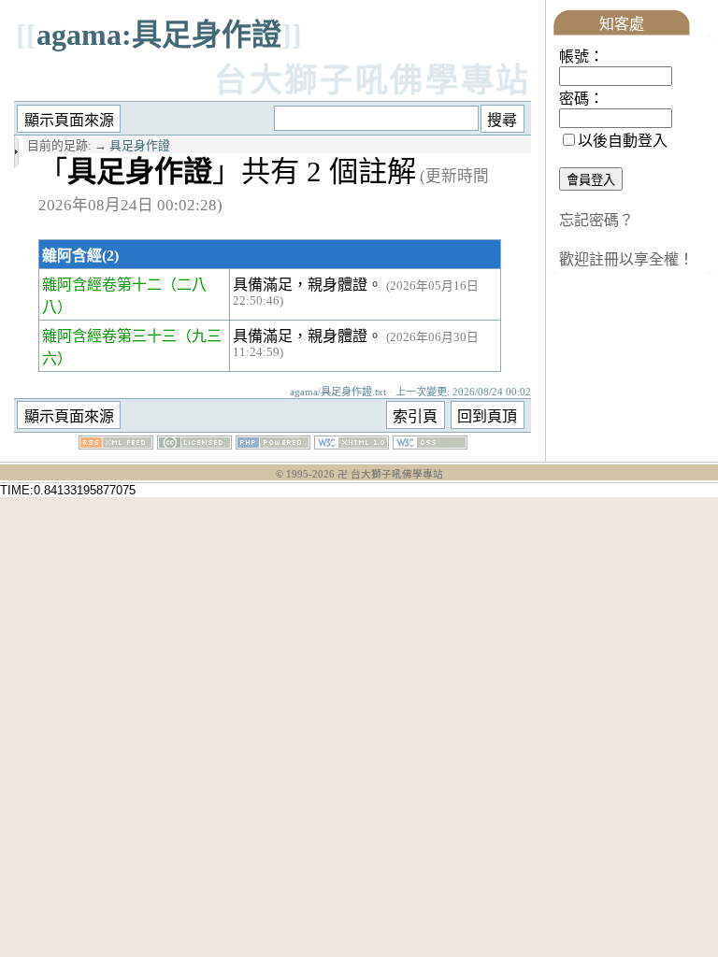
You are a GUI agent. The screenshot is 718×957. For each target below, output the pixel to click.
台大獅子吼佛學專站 (372, 81)
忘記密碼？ (596, 220)
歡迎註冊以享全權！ (626, 259)
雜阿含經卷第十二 (102, 285)
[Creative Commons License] (194, 444)
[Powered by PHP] (273, 444)
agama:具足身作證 (158, 34)
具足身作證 (139, 145)
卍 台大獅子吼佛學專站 (390, 474)
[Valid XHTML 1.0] (351, 444)
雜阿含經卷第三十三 (109, 336)
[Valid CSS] (430, 444)
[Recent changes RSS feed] (116, 444)
